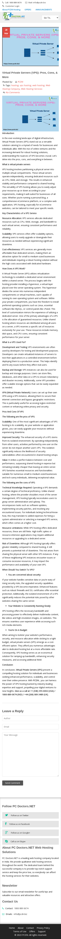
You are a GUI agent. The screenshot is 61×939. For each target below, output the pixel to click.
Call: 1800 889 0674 (13, 2)
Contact (30, 927)
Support (42, 931)
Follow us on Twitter (20, 815)
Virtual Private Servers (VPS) (29, 669)
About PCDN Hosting (11, 9)
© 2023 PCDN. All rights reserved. (31, 935)
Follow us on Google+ (20, 832)
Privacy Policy (43, 927)
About (21, 927)
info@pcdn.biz (20, 914)
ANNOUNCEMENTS (44, 9)
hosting (15, 85)
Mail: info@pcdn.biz (37, 2)
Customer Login (12, 6)
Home (12, 927)
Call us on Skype (18, 841)
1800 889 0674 (21, 908)
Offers (32, 931)
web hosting (38, 85)
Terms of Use (19, 931)
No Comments (13, 92)
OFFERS (28, 9)
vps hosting (25, 85)
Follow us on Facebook (19, 824)
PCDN (20, 81)
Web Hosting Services (31, 88)
